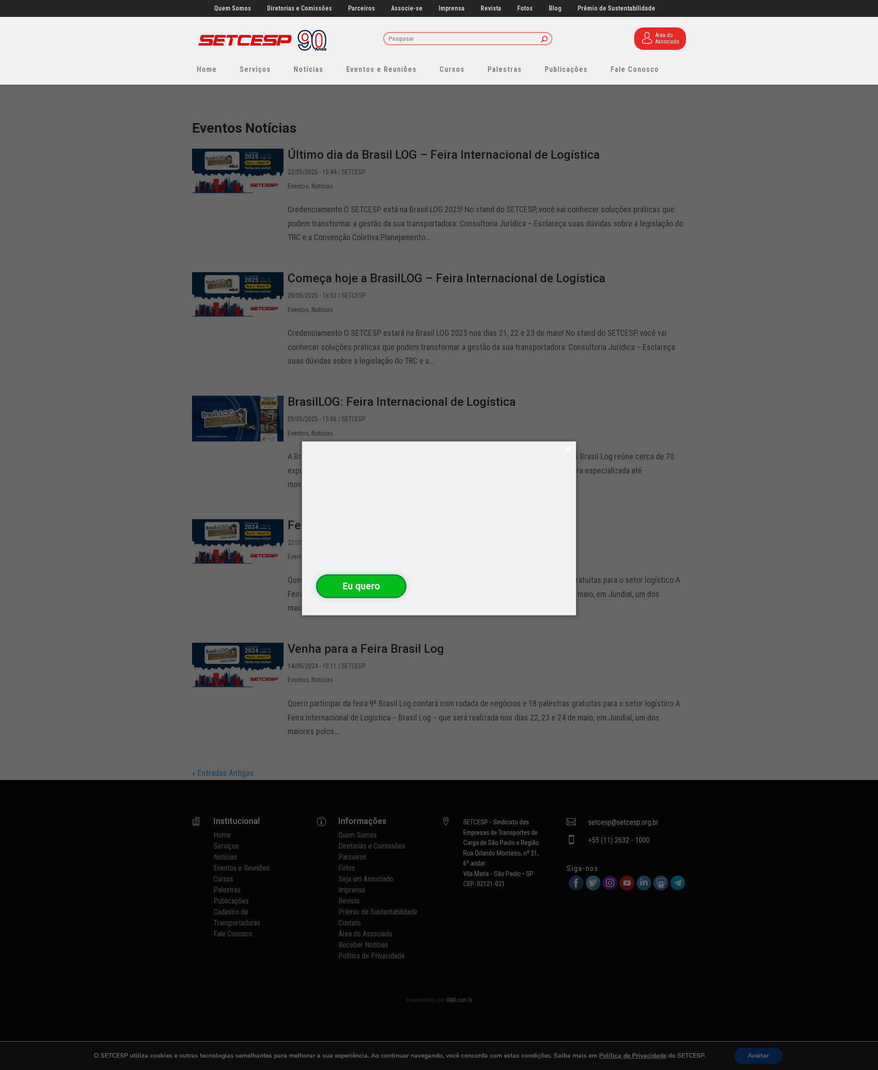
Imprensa (452, 8)
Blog (555, 8)
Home (207, 69)
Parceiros (361, 8)
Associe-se (407, 8)
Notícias (308, 69)
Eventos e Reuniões (381, 69)
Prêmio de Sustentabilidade (616, 8)
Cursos (452, 69)
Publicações (566, 69)
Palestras (504, 69)
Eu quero (361, 586)
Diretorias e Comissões (299, 8)
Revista (491, 8)
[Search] (544, 39)
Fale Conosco (634, 69)
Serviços (255, 69)
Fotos (525, 8)
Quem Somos (232, 8)
